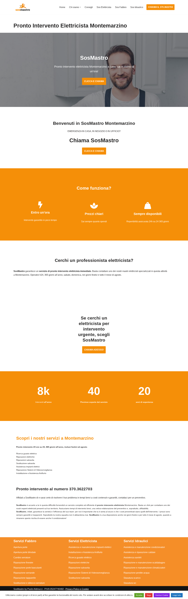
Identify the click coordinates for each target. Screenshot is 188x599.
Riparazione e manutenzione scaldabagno (144, 562)
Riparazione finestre (23, 562)
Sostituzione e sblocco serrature (29, 583)
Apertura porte (20, 547)
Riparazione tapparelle (24, 578)
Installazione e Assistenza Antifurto (85, 552)
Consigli (89, 7)
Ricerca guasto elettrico (80, 557)
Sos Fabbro (120, 7)
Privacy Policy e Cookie (77, 589)
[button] (80, 7)
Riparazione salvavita (79, 568)
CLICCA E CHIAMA (94, 81)
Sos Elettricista (104, 7)
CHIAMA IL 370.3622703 (160, 7)
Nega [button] (149, 595)
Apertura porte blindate (24, 552)
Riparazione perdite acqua (136, 573)
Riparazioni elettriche (79, 562)
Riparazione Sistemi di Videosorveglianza (89, 573)
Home (62, 7)
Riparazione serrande (24, 573)
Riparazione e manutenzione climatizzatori (144, 568)
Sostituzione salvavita (79, 578)
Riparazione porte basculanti (27, 568)
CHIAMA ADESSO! (94, 350)
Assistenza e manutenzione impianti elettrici (90, 547)
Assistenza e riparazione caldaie (139, 552)
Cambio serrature (21, 557)
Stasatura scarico (132, 578)
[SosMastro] (22, 7)
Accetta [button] (139, 595)
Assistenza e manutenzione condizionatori (144, 547)
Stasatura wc (130, 583)
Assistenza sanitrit (132, 557)
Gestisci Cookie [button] (161, 595)
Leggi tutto (177, 595)
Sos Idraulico (136, 7)
